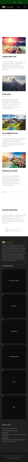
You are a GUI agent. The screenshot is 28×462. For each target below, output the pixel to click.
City (9, 173)
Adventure (4, 58)
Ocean (3, 212)
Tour (9, 58)
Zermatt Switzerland (9, 210)
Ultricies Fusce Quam (10, 171)
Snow (9, 96)
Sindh (14, 407)
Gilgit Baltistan (14, 331)
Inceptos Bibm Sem (9, 57)
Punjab (14, 382)
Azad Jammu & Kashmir (14, 280)
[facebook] (2, 2)
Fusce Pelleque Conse (10, 133)
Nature (9, 135)
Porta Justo (6, 94)
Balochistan (14, 306)
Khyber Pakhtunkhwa (14, 356)
